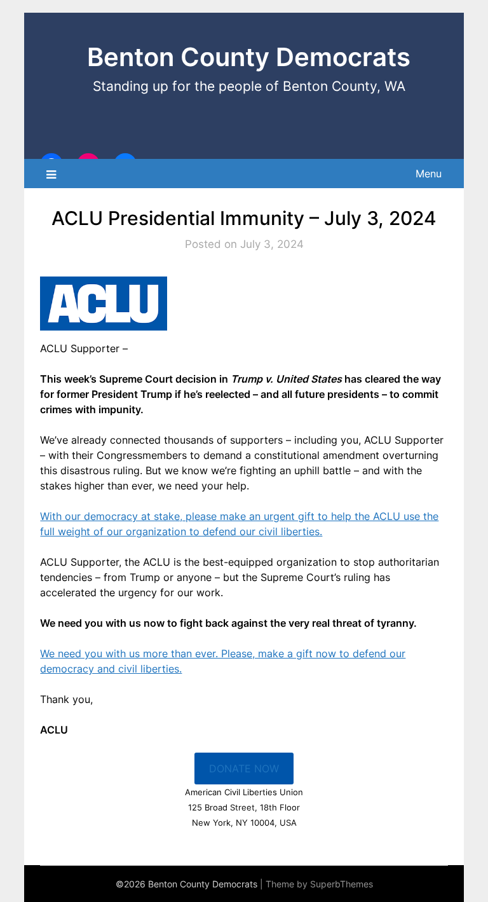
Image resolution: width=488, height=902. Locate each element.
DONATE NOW (244, 768)
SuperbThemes (341, 883)
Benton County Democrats (248, 56)
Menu (429, 173)
